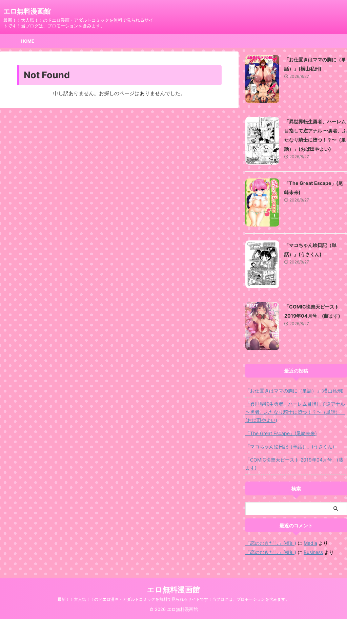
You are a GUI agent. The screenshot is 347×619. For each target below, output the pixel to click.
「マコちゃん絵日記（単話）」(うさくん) (289, 446)
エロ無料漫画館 (27, 11)
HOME (27, 41)
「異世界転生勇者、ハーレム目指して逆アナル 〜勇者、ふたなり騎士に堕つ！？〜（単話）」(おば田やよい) (295, 412)
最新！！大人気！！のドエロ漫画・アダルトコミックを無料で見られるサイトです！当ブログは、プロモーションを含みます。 (173, 599)
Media (310, 543)
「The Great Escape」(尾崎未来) (281, 433)
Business (313, 552)
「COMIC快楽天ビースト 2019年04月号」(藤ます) (294, 464)
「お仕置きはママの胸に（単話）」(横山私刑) (294, 390)
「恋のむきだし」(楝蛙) (270, 543)
